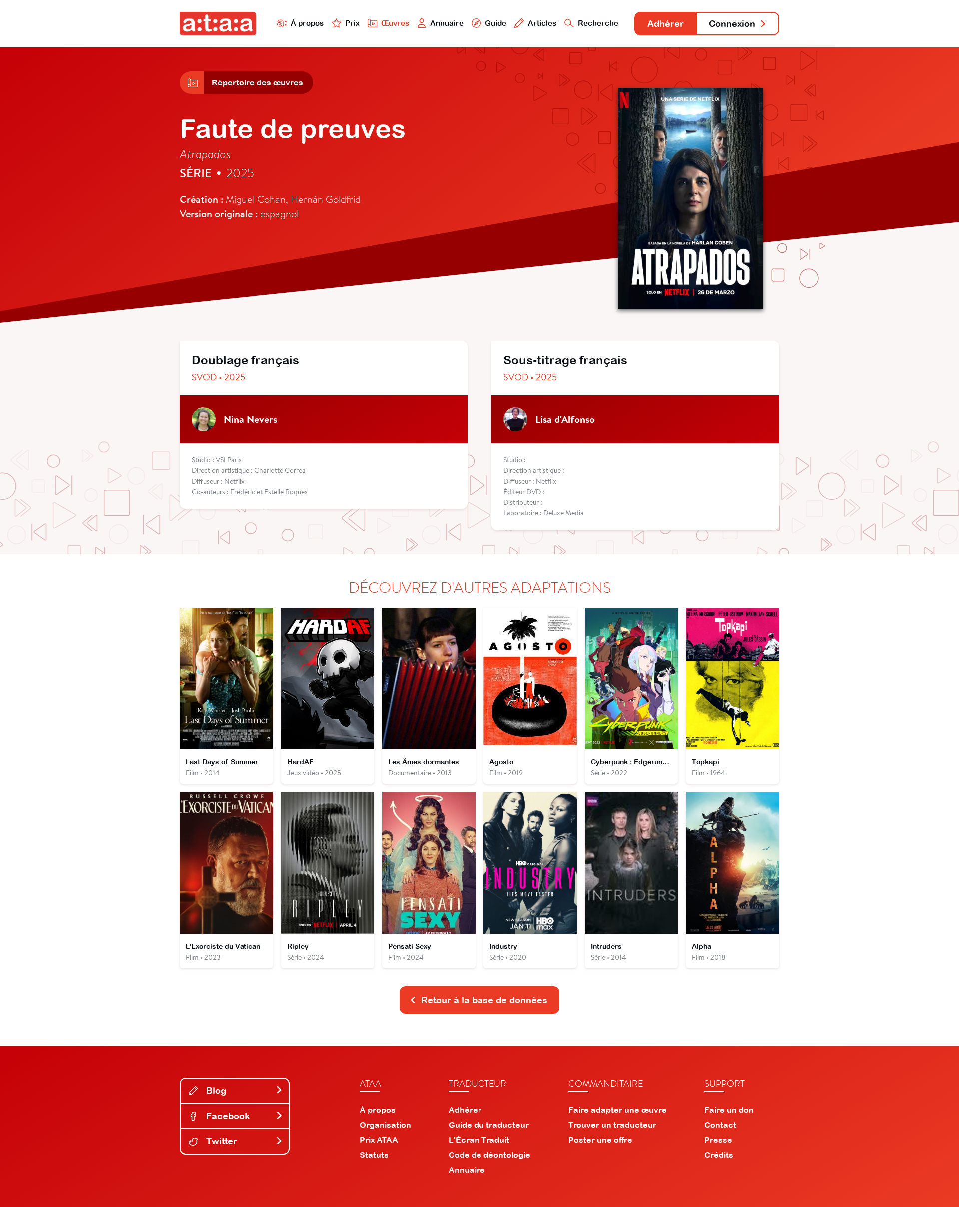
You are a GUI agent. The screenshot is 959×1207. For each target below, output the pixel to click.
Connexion (732, 23)
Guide (495, 23)
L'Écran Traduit (479, 1139)
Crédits (718, 1154)
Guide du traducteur (489, 1124)
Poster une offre (600, 1139)
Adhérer (665, 23)
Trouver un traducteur (612, 1124)
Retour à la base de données (484, 1000)
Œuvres (395, 23)
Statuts (374, 1154)
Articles (542, 23)
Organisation (385, 1124)
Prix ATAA (379, 1139)
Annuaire (447, 23)
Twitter (220, 1141)
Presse (718, 1139)
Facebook (227, 1116)
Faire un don (729, 1109)
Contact (720, 1124)
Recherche (598, 23)
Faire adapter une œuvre (617, 1109)
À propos (307, 23)
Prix (352, 23)
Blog (215, 1090)
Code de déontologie (489, 1154)
